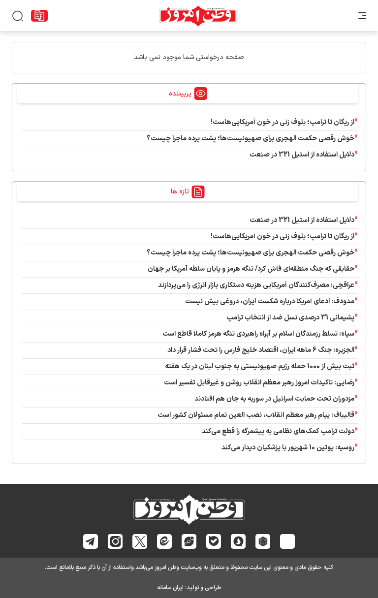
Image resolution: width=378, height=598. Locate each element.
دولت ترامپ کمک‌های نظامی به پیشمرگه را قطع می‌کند (278, 431)
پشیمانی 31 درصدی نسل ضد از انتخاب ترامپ (290, 318)
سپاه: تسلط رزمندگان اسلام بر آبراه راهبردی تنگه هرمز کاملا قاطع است (258, 334)
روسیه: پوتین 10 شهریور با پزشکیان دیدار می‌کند (287, 447)
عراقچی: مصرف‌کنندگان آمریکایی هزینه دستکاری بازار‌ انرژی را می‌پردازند (256, 285)
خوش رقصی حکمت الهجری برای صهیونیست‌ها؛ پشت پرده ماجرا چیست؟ (250, 138)
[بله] (214, 541)
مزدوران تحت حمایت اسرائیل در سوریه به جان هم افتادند (274, 399)
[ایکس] (140, 541)
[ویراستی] (189, 541)
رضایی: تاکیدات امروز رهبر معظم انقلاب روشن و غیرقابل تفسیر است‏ (259, 383)
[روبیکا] (263, 541)
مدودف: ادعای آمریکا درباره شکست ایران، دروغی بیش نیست (269, 301)
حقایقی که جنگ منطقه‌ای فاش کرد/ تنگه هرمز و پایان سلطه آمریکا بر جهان (251, 269)
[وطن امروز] (198, 16)
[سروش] (238, 541)
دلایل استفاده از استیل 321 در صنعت (302, 155)
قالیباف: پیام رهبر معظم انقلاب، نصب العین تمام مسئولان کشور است (256, 415)
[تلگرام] (90, 541)
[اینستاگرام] (115, 541)
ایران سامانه (170, 587)
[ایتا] (164, 541)
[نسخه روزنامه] (39, 16)
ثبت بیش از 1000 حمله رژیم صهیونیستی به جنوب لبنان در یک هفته (259, 366)
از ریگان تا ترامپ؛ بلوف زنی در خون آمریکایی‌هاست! (282, 122)
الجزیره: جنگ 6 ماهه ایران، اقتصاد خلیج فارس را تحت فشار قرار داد (260, 350)
